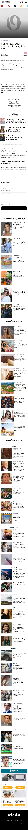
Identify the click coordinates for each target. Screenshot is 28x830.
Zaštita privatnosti (19, 822)
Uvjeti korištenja (18, 820)
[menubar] (23, 2)
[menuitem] (23, 2)
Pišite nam (9, 820)
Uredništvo (10, 822)
